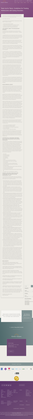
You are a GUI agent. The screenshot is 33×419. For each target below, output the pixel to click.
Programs (18, 2)
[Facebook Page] (2, 385)
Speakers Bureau (8, 404)
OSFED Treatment (9, 396)
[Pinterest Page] (6, 385)
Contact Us (31, 2)
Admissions (25, 2)
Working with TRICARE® (28, 395)
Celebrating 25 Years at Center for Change (29, 301)
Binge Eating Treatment (9, 393)
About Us (15, 2)
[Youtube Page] (8, 385)
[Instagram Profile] (4, 385)
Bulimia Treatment (9, 394)
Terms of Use (23, 412)
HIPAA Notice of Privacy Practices (29, 412)
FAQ (1, 393)
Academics (2, 396)
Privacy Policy (26, 415)
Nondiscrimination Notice (13, 412)
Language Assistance (7, 412)
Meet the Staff (2, 394)
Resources (28, 2)
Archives (25, 295)
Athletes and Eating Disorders (10, 392)
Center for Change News (27, 302)
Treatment (21, 2)
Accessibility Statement (16, 408)
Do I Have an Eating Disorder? (28, 392)
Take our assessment (27, 317)
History (1, 395)
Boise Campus (2, 403)
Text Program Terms (22, 408)
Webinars (8, 405)
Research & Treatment (15, 392)
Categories (26, 290)
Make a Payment (27, 393)
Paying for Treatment (28, 394)
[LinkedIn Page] (10, 385)
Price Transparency (2, 412)
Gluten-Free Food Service (3, 397)
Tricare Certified (16, 364)
